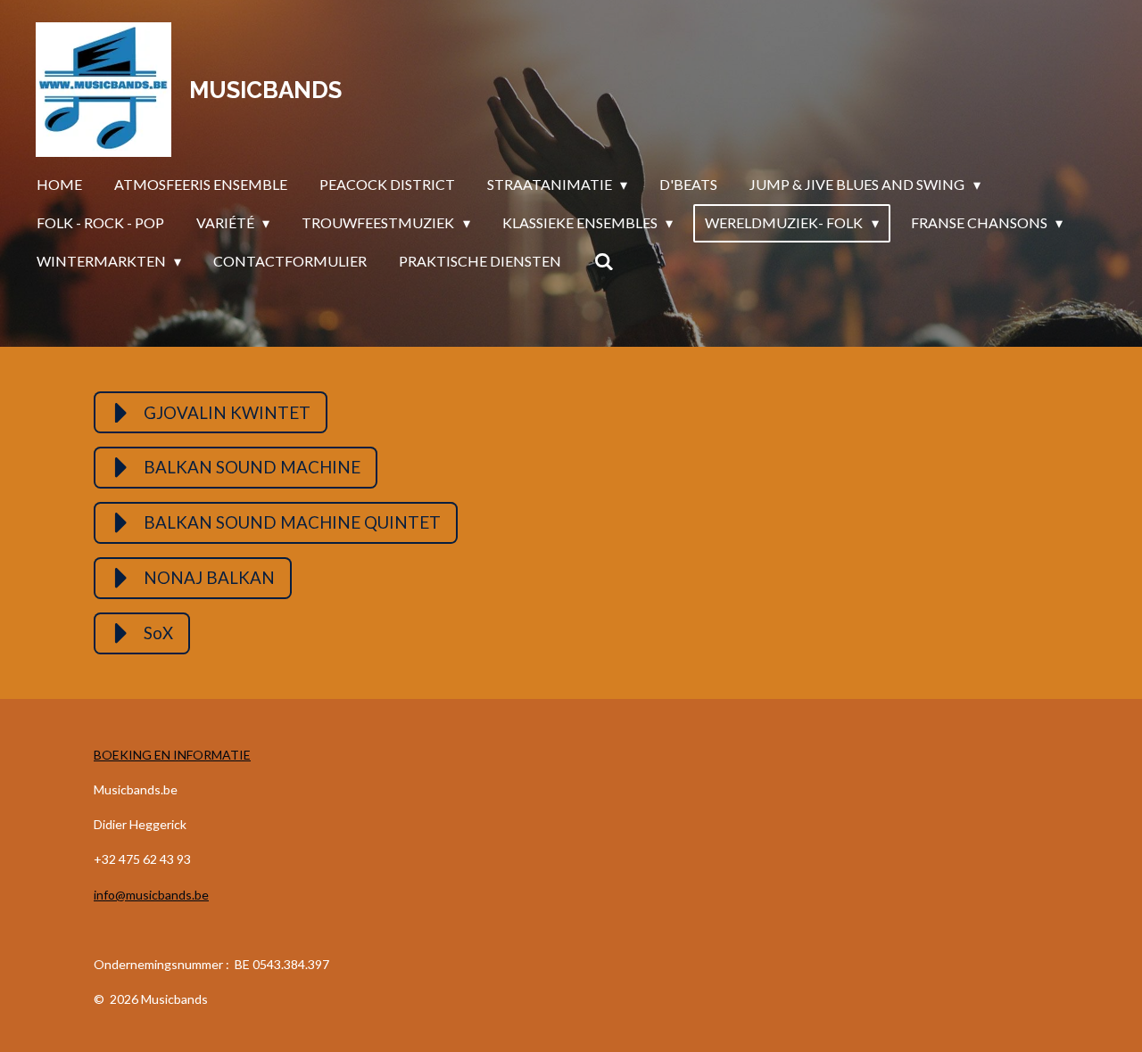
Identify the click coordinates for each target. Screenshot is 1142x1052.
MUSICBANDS (265, 90)
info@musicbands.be (151, 894)
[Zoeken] (603, 261)
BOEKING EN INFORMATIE (172, 754)
